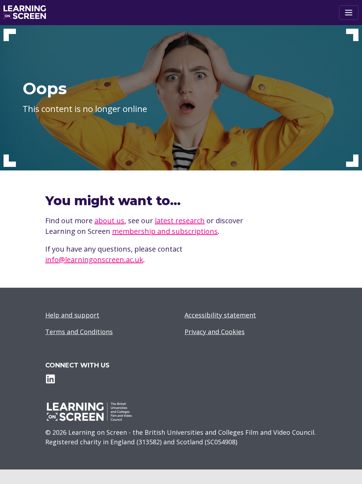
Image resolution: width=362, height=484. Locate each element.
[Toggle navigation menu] (348, 12)
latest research (180, 220)
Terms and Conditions (79, 331)
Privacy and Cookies (215, 331)
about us (109, 220)
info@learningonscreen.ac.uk (94, 259)
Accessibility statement (220, 315)
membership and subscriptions (165, 231)
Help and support (72, 315)
